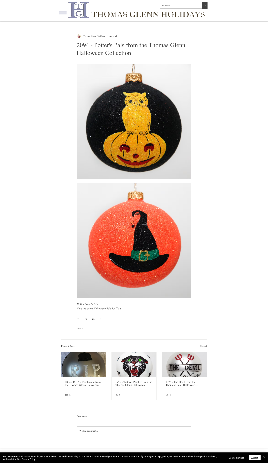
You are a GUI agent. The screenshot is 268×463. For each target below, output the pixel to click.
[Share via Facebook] (78, 318)
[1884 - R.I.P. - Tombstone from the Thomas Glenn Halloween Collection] (83, 364)
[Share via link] (100, 318)
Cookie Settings (236, 457)
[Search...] (204, 5)
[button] (63, 12)
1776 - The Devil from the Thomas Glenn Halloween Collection (180, 384)
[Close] (264, 458)
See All (203, 346)
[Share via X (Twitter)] (85, 318)
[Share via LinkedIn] (93, 318)
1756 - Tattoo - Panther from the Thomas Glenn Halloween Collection (133, 384)
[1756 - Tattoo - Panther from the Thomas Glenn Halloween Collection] (134, 364)
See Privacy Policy (26, 459)
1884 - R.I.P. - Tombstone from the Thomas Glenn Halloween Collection (83, 384)
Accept (254, 457)
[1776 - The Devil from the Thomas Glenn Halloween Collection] (184, 364)
